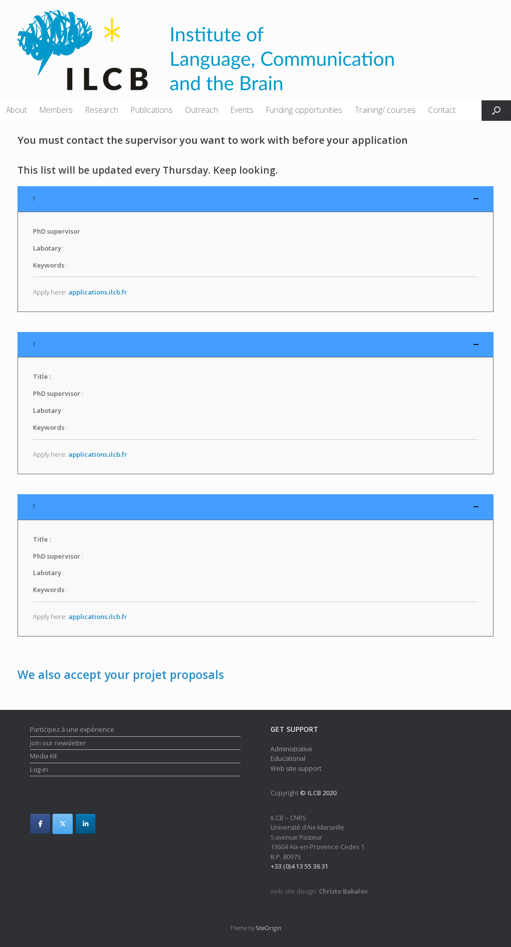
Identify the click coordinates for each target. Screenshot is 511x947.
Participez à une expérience (72, 729)
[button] (496, 110)
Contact (442, 109)
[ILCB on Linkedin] (85, 824)
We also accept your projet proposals (120, 674)
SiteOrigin (268, 928)
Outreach (201, 109)
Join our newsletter (58, 742)
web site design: (319, 891)
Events (242, 109)
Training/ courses (385, 109)
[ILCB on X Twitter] (62, 824)
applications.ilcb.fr (97, 292)
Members (56, 109)
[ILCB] (205, 50)
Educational (287, 758)
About (16, 109)
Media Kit (43, 755)
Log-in (39, 769)
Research (101, 109)
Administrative (291, 748)
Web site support (295, 768)
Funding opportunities (304, 109)
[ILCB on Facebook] (40, 824)
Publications (152, 109)
